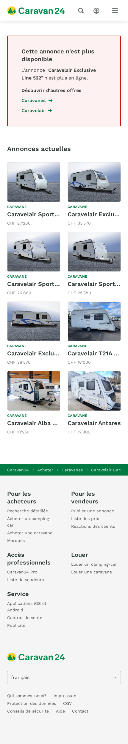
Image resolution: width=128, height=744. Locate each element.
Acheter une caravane (29, 532)
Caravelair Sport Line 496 (44, 214)
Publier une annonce (92, 510)
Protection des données (31, 703)
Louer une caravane (91, 572)
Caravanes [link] (33, 100)
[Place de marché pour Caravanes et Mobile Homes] (36, 10)
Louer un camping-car (94, 564)
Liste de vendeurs (25, 579)
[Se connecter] (98, 10)
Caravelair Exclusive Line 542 (50, 353)
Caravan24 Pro (22, 572)
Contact (80, 711)
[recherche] (82, 10)
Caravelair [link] (33, 110)
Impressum (65, 695)
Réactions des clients (93, 526)
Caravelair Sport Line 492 (44, 283)
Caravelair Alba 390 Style (43, 423)
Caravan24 (18, 470)
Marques (16, 540)
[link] (33, 194)
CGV (67, 703)
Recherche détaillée (27, 510)
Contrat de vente (24, 617)
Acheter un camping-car (29, 521)
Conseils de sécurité (28, 711)
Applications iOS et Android (26, 606)
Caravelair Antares (94, 423)
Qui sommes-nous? (26, 695)
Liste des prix (85, 518)
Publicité (16, 625)
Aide (60, 711)
